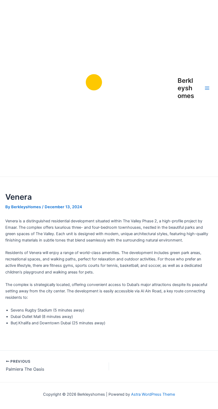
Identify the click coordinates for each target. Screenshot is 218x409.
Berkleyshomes (186, 88)
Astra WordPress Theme (153, 394)
